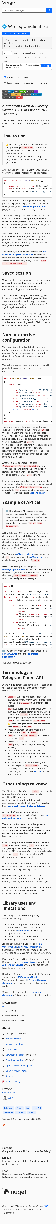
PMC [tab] (16, 53)
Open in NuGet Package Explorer (21, 1065)
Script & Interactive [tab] (22, 57)
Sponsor (9, 1076)
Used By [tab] (29, 83)
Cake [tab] (6, 61)
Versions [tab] (43, 83)
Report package (13, 1081)
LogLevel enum (37, 492)
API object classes (25, 554)
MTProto (8, 1112)
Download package (14, 1054)
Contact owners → (10, 1092)
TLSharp (20, 1112)
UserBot (37, 1108)
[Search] (49, 10)
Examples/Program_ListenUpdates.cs (25, 806)
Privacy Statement (33, 1209)
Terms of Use (35, 1206)
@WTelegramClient (27, 977)
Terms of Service (28, 962)
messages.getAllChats (13, 569)
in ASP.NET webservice (29, 946)
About (24, 1206)
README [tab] (10, 77)
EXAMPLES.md (9, 653)
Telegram (8, 1108)
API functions (37, 557)
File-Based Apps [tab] (40, 57)
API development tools (34, 206)
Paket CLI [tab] (7, 57)
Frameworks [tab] (25, 77)
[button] (46, 65)
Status (6, 1158)
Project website (13, 1038)
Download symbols (14, 1060)
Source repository (14, 1044)
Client (19, 1108)
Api (27, 1108)
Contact (7, 1148)
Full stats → (7, 1006)
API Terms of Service (12, 964)
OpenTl (31, 1112)
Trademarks (8, 1212)
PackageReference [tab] (29, 53)
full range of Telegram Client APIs (24, 253)
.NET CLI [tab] (7, 53)
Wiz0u (11, 1098)
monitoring (23, 930)
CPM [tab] (41, 53)
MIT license (11, 1049)
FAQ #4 (37, 771)
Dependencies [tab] (12, 83)
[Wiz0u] (4, 1098)
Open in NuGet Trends (16, 1070)
